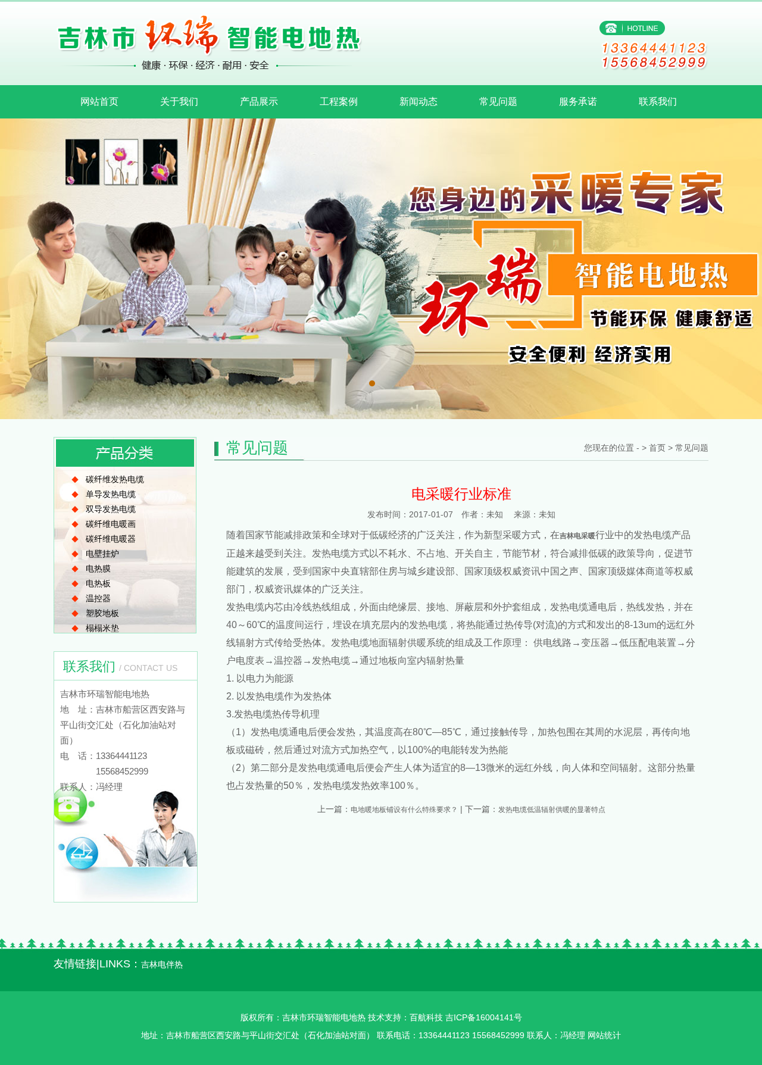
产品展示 (259, 101)
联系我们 (658, 101)
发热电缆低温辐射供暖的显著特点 (551, 809)
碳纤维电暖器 (111, 539)
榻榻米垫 (102, 628)
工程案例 (339, 101)
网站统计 (604, 1035)
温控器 (98, 598)
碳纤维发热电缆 (115, 479)
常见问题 (498, 101)
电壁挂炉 (102, 553)
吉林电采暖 (577, 536)
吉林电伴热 (162, 964)
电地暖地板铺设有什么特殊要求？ (404, 809)
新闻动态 (418, 101)
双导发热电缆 (111, 509)
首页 (657, 447)
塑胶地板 (102, 613)
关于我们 (179, 101)
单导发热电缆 (111, 494)
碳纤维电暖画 (111, 524)
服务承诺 (578, 101)
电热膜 (98, 568)
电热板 (98, 583)
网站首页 (99, 101)
